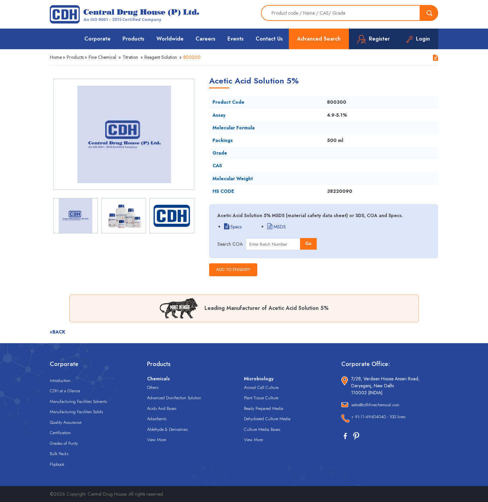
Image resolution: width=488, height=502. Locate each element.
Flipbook (57, 464)
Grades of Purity (64, 443)
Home (56, 57)
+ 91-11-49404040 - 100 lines (378, 417)
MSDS (279, 226)
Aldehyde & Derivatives (167, 429)
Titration (130, 57)
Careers (205, 39)
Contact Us (269, 39)
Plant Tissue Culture (261, 398)
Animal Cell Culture (261, 387)
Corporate (97, 39)
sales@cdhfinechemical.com (375, 405)
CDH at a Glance (65, 391)
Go (308, 243)
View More (156, 440)
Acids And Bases (161, 408)
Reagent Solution (160, 57)
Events (235, 39)
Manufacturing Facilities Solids (76, 412)
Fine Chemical (102, 57)
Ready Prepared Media (263, 408)
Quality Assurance (65, 422)
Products (133, 39)
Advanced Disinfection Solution (174, 398)
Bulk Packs (59, 453)
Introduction (60, 380)
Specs (235, 226)
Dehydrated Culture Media (267, 419)
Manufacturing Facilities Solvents (78, 401)
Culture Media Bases (262, 429)
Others (152, 387)
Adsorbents (156, 419)
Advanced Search (319, 39)
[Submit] (429, 13)
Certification (60, 433)
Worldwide (170, 39)
